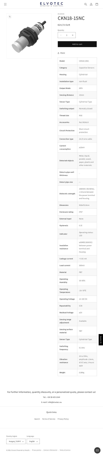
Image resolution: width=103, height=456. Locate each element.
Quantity (61, 30)
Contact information (50, 450)
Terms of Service (48, 419)
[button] (5, 4)
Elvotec (13, 450)
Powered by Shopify (23, 450)
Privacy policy (36, 450)
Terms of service (65, 450)
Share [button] (62, 53)
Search (37, 419)
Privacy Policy (63, 419)
